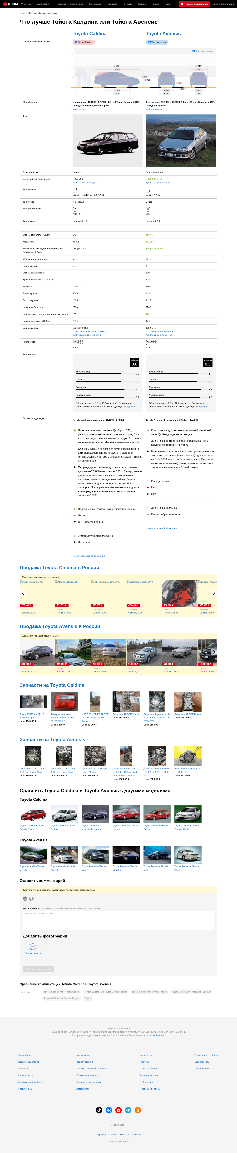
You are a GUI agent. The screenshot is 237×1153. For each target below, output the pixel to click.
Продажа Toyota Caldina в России (59, 567)
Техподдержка (202, 1068)
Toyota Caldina (90, 33)
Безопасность (201, 1061)
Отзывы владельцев (87, 1075)
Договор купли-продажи (89, 1082)
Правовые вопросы (150, 1088)
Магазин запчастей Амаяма (91, 1068)
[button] (88, 998)
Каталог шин (146, 1055)
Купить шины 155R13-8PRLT (88, 335)
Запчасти (112, 4)
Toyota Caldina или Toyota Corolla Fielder (105, 991)
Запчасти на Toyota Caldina (52, 685)
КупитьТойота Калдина (85, 182)
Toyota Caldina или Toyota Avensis (61, 991)
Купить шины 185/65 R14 (159, 335)
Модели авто (117, 1124)
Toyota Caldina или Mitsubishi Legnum (191, 991)
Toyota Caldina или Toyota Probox (149, 991)
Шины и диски (25, 1075)
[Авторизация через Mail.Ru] (31, 898)
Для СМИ (136, 1134)
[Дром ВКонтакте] (109, 1110)
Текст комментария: (62, 908)
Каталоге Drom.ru (155, 1035)
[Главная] (10, 4)
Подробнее (130, 406)
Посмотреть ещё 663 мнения (161, 528)
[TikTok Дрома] (99, 1110)
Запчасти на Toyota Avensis (52, 739)
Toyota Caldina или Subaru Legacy (62, 998)
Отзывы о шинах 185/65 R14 (161, 331)
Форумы (144, 1061)
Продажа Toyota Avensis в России (60, 626)
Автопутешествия (149, 1075)
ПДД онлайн (146, 1082)
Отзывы (128, 4)
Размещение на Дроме (206, 1055)
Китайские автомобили (30, 1082)
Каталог (142, 4)
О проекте (101, 1134)
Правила (124, 1134)
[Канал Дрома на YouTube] (118, 1110)
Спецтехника (25, 1088)
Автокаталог (82, 1088)
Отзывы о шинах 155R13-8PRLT (89, 331)
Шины (156, 4)
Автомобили (43, 4)
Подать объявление (28, 1061)
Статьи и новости (149, 1068)
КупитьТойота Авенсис (158, 182)
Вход (223, 4)
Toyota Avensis (163, 33)
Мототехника (83, 1055)
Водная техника (84, 1061)
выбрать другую (81, 109)
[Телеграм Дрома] (128, 1110)
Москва (27, 4)
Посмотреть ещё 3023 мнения (89, 556)
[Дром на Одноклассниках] (138, 1110)
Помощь (113, 1134)
